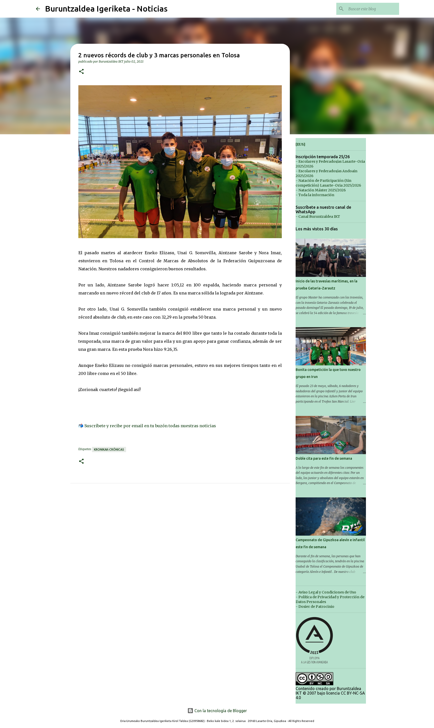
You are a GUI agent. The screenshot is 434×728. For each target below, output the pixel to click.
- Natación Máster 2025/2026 (321, 190)
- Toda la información (315, 195)
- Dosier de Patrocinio (315, 606)
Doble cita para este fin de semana (324, 458)
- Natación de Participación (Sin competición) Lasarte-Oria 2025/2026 (328, 183)
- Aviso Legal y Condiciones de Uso (326, 592)
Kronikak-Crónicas (109, 449)
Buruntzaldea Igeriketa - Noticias (106, 8)
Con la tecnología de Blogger (220, 710)
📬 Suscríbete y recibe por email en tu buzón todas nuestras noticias (147, 425)
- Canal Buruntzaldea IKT (318, 216)
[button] (81, 71)
